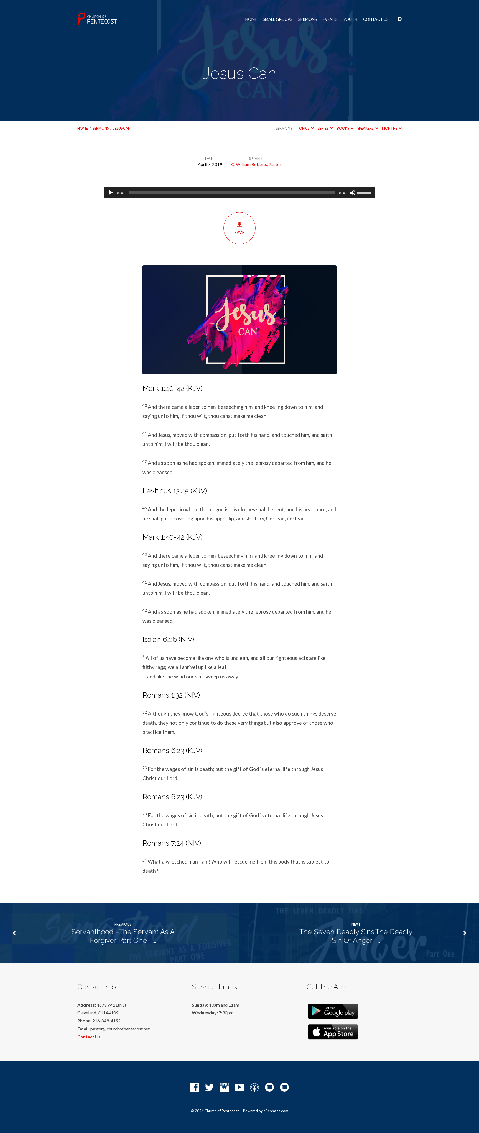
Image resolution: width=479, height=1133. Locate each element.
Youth (350, 19)
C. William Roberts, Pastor (256, 164)
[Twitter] (209, 1087)
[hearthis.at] (284, 1087)
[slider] (365, 192)
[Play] (111, 192)
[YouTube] (239, 1087)
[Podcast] (254, 1087)
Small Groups (277, 19)
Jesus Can (122, 128)
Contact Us (376, 19)
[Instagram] (224, 1087)
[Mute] (352, 192)
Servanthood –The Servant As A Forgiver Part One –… (123, 936)
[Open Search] (399, 19)
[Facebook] (194, 1087)
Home (251, 19)
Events (330, 19)
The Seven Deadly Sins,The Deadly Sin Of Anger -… (355, 936)
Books (343, 128)
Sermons (307, 19)
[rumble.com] (269, 1087)
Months (390, 128)
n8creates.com (276, 1111)
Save (239, 232)
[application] (239, 192)
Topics (303, 128)
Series (323, 128)
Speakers (365, 128)
